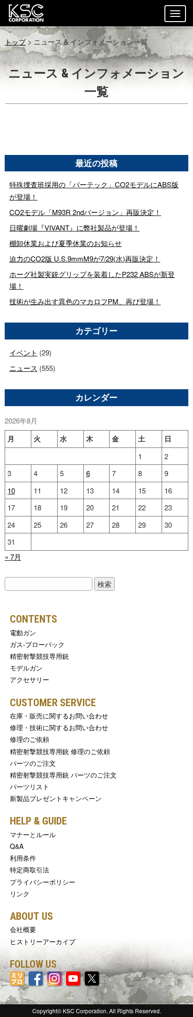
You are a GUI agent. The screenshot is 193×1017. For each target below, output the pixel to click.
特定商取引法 (29, 869)
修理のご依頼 (29, 739)
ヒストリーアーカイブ (42, 941)
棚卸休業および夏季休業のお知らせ (65, 243)
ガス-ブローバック (37, 644)
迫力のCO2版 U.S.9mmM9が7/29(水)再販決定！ (84, 258)
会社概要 (23, 929)
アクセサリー (29, 679)
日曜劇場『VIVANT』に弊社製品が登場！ (74, 227)
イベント (23, 352)
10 (11, 490)
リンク (20, 893)
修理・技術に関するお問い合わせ (59, 727)
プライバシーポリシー (42, 881)
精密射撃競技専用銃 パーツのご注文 (63, 774)
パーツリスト (29, 786)
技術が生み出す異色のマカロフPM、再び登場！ (85, 301)
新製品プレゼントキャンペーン (56, 798)
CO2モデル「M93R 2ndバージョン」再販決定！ (85, 212)
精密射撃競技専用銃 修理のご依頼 (60, 751)
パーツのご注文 (33, 763)
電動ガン (23, 632)
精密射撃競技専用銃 (39, 656)
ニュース (23, 368)
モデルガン (26, 667)
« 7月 (13, 557)
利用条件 (23, 858)
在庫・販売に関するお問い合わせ (59, 715)
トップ (15, 41)
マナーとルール (33, 834)
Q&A (16, 846)
